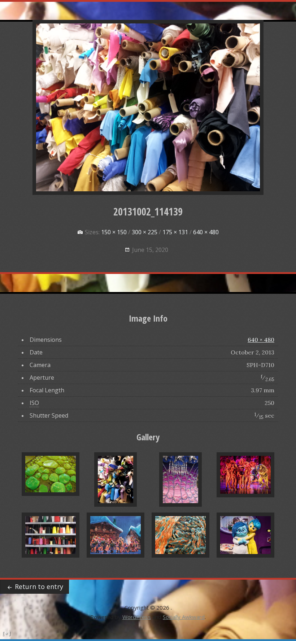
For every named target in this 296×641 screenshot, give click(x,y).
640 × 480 (261, 339)
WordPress (136, 616)
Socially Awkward (184, 616)
